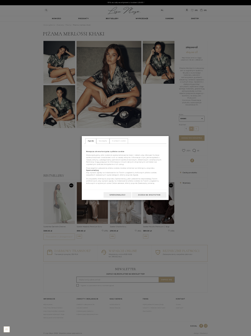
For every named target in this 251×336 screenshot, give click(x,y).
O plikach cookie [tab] (119, 141)
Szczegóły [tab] (103, 141)
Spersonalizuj (117, 195)
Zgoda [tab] (91, 141)
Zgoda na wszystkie (149, 195)
